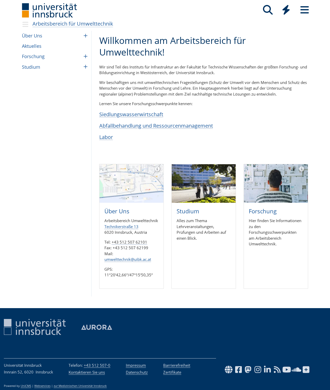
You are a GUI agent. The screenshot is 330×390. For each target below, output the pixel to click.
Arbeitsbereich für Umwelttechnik (72, 23)
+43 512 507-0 (97, 365)
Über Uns (32, 36)
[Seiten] (304, 10)
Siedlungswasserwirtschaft (131, 114)
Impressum (136, 365)
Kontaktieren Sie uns (87, 372)
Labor (106, 137)
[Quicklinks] (286, 10)
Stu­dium (31, 67)
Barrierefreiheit (176, 365)
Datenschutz (137, 372)
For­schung (33, 56)
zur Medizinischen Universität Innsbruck (80, 386)
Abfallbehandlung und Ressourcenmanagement (156, 125)
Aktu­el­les (32, 46)
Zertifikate (172, 372)
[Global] (286, 10)
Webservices (42, 386)
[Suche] (268, 10)
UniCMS (26, 386)
